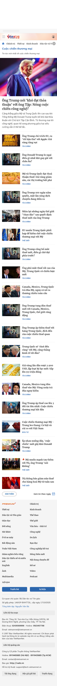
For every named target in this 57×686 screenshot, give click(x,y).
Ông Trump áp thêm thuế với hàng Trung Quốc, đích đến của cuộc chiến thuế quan (38, 331)
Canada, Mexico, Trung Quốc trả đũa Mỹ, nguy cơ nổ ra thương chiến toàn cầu (38, 290)
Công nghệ (35, 532)
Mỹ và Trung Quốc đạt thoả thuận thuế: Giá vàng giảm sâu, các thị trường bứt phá (37, 177)
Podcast (33, 576)
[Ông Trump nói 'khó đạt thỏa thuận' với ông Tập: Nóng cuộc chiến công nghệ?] (28, 77)
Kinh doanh (32, 44)
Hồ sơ (32, 565)
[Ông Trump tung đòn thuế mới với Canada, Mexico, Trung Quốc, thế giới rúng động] (11, 310)
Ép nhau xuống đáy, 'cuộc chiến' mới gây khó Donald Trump (37, 444)
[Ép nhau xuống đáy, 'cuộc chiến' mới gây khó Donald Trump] (11, 445)
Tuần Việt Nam (9, 548)
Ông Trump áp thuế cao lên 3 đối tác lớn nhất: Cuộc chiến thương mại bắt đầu (38, 406)
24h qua (6, 582)
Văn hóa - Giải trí (38, 526)
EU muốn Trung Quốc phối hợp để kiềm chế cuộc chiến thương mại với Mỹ (37, 233)
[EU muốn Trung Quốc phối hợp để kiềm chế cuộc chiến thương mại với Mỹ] (11, 235)
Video (33, 571)
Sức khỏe (6, 532)
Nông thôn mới (37, 554)
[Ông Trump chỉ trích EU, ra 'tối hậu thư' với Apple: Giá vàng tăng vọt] (11, 140)
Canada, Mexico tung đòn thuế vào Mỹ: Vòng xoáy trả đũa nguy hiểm (37, 387)
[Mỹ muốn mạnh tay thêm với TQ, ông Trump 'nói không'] (11, 464)
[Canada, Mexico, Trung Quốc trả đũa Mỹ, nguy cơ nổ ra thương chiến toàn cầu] (11, 291)
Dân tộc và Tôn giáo (11, 515)
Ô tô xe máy (7, 537)
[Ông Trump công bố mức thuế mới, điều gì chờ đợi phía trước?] (11, 254)
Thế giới (25, 241)
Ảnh (4, 571)
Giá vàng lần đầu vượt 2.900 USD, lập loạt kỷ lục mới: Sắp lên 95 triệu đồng (37, 368)
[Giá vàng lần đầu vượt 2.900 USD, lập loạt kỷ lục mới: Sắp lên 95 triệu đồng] (11, 370)
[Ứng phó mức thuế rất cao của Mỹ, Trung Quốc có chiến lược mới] (11, 272)
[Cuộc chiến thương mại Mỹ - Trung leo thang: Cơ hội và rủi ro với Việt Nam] (11, 426)
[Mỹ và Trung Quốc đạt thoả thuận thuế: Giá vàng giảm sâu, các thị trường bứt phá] (11, 178)
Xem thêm (9, 494)
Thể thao (34, 515)
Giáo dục (6, 520)
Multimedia (8, 576)
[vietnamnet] (13, 38)
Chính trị (10, 44)
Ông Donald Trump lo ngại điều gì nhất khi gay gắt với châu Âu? (37, 158)
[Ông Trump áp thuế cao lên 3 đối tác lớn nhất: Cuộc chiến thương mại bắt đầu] (11, 408)
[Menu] (3, 36)
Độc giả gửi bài (29, 673)
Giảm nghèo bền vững (12, 554)
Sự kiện (42, 589)
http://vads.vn (17, 663)
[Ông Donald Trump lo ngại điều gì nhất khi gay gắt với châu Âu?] (11, 159)
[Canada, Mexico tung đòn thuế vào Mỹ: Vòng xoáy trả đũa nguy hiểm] (11, 389)
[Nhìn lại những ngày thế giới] (11, 216)
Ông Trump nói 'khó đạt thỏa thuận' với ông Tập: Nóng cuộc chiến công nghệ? (25, 104)
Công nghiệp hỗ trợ (39, 548)
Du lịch (33, 537)
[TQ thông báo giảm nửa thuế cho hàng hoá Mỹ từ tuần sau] (11, 483)
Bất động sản (8, 543)
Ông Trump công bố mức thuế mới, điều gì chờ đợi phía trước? (36, 252)
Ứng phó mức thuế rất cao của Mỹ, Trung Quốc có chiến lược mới (38, 271)
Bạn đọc (34, 543)
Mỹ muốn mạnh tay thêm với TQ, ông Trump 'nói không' (37, 462)
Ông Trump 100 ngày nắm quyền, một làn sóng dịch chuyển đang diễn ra (36, 195)
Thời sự (20, 44)
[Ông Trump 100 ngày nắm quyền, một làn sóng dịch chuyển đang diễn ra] (11, 197)
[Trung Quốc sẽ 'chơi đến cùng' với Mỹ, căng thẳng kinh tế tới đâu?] (11, 351)
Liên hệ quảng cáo (11, 645)
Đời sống (6, 526)
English (6, 565)
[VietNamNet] (3, 43)
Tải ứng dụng (10, 673)
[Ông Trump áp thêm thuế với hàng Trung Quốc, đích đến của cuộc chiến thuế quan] (11, 332)
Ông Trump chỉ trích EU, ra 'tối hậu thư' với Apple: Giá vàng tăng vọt (37, 139)
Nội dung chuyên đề (39, 560)
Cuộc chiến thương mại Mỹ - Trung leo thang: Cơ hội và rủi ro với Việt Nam (38, 425)
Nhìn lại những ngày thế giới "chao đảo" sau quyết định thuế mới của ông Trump (38, 214)
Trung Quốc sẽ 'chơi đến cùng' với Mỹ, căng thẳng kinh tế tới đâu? (36, 349)
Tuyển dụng (47, 673)
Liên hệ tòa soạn (10, 613)
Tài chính (26, 146)
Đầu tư (25, 432)
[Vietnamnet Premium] (9, 505)
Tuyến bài (14, 589)
